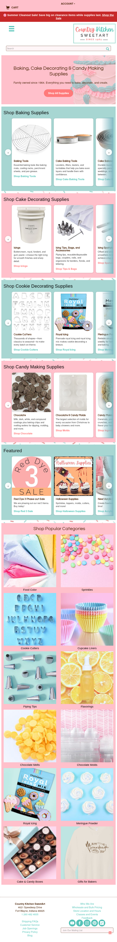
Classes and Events (87, 914)
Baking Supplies (32, 112)
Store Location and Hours (87, 911)
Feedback (87, 918)
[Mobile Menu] (11, 29)
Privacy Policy (30, 932)
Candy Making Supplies (40, 366)
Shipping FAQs (30, 921)
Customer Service (30, 925)
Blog (29, 935)
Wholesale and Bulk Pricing (87, 907)
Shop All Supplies (58, 93)
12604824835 (29, 914)
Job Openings (29, 928)
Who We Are (87, 904)
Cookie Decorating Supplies (44, 286)
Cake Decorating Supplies (42, 199)
